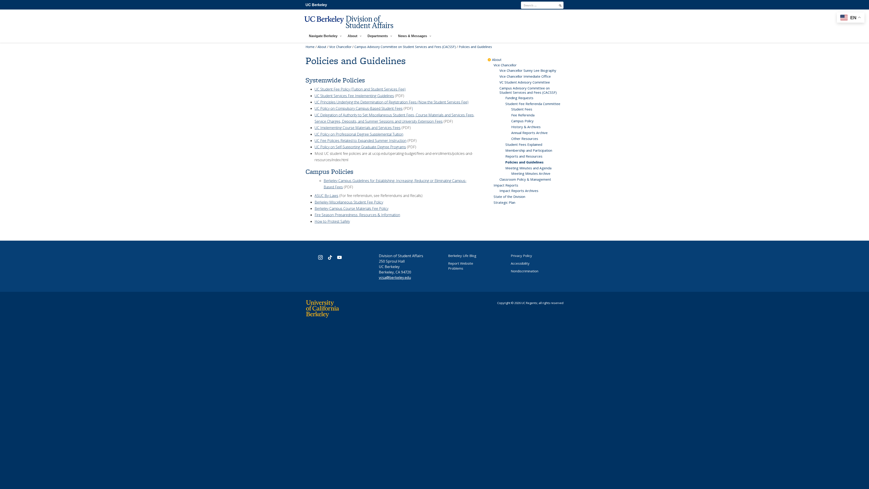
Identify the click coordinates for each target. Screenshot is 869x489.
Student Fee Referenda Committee (532, 103)
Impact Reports (506, 185)
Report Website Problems (460, 266)
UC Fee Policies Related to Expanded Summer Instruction (360, 140)
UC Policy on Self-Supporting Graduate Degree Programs (360, 146)
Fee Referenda (523, 115)
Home (310, 47)
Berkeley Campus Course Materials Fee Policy (351, 208)
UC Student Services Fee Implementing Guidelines (354, 95)
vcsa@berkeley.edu (395, 277)
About (322, 47)
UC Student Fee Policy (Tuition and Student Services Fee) (360, 89)
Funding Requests (519, 98)
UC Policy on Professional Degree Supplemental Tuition (359, 134)
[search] (560, 5)
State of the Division (509, 196)
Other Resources (524, 138)
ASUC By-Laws (326, 195)
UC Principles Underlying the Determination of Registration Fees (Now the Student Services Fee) (391, 102)
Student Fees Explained (523, 144)
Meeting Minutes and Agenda (528, 168)
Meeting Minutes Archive (530, 173)
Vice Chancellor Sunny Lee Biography (527, 70)
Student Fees (521, 109)
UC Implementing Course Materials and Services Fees (358, 127)
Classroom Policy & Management (525, 179)
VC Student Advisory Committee (524, 82)
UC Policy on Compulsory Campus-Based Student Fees (359, 108)
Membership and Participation (528, 150)
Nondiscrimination (524, 271)
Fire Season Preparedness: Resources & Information (357, 214)
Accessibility (520, 263)
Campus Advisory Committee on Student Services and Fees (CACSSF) (405, 47)
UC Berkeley (316, 5)
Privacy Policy (521, 255)
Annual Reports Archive (529, 132)
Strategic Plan (504, 202)
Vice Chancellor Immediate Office (525, 76)
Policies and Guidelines (524, 162)
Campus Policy (522, 121)
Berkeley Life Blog (462, 255)
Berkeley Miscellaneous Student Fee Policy (349, 202)
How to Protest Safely (332, 221)
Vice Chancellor (340, 47)
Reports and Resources (523, 156)
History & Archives (526, 127)
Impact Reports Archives (518, 190)
